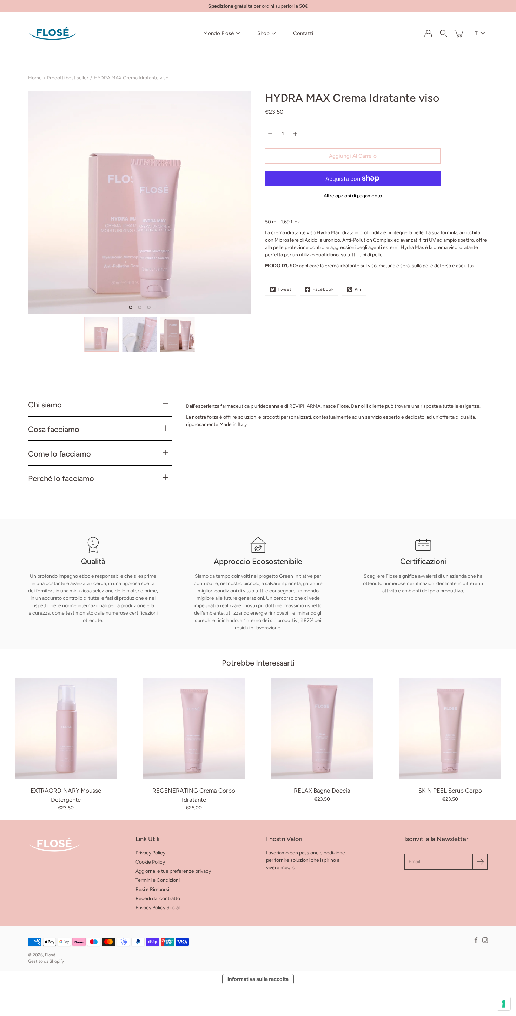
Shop (263, 33)
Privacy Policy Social (157, 908)
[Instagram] (485, 940)
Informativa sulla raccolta (258, 979)
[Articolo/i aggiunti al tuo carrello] (459, 33)
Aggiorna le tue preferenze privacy (173, 871)
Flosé (50, 954)
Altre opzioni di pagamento (353, 196)
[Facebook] (476, 940)
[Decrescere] (270, 133)
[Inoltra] (480, 862)
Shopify (56, 961)
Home (35, 78)
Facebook (323, 289)
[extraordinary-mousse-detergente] (65, 728)
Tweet (285, 289)
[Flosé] (52, 33)
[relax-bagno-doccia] (321, 728)
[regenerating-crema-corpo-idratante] (193, 728)
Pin (358, 289)
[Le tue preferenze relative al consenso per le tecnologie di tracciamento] (503, 1003)
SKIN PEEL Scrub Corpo (450, 790)
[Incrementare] (295, 133)
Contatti (303, 33)
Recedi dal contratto (157, 899)
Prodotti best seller (67, 78)
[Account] (428, 33)
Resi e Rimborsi (152, 889)
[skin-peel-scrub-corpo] (450, 728)
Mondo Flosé (218, 33)
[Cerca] (443, 33)
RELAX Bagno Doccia (322, 790)
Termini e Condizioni (157, 880)
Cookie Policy (150, 862)
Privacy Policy (150, 853)
